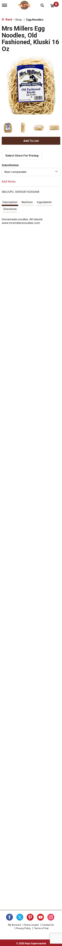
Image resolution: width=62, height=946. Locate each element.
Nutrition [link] (27, 202)
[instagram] (50, 917)
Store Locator (31, 924)
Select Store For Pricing (21, 155)
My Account (14, 924)
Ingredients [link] (44, 202)
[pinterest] (30, 917)
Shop (18, 19)
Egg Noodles (34, 19)
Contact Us (48, 924)
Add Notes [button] (9, 181)
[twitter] (19, 917)
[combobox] (31, 172)
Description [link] (10, 202)
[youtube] (40, 917)
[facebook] (9, 917)
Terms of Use (41, 928)
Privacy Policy (23, 928)
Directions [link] (10, 209)
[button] (8, 127)
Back (8, 19)
